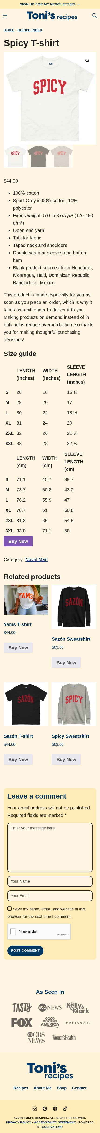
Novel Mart (36, 559)
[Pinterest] (45, 1109)
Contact (79, 1088)
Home (9, 30)
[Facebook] (55, 1109)
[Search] (95, 16)
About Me (42, 1088)
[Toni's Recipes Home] (52, 16)
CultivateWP (52, 1127)
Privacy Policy (18, 1122)
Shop (62, 1088)
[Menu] (5, 16)
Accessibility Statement (55, 1122)
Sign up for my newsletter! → (50, 4)
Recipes (20, 1088)
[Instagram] (35, 1109)
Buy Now (18, 541)
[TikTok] (65, 1109)
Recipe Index (30, 30)
